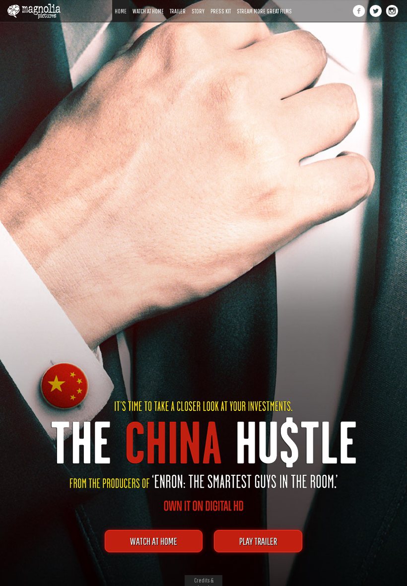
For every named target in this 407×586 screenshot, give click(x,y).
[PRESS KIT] (220, 3)
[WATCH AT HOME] (148, 3)
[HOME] (120, 3)
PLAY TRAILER (258, 541)
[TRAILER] (177, 3)
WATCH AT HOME (153, 541)
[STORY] (198, 3)
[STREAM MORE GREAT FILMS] (264, 3)
